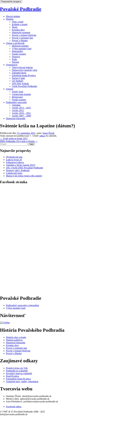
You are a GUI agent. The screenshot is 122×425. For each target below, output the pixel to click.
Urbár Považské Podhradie (24, 86)
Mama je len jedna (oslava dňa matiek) (24, 176)
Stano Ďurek (48, 133)
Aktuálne (16, 105)
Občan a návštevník (15, 43)
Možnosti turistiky (20, 46)
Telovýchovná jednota (22, 67)
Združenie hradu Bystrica (24, 75)
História (9, 19)
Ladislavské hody (14, 173)
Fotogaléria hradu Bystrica (18, 379)
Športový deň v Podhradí (17, 170)
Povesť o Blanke (20, 40)
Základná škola (19, 73)
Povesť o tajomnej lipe (22, 38)
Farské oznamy (19, 54)
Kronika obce (18, 30)
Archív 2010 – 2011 (21, 113)
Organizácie (11, 64)
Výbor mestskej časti (21, 48)
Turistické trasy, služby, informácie (22, 381)
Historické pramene (21, 32)
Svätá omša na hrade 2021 (14, 138)
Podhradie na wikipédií (17, 370)
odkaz (42, 136)
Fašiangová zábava (15, 162)
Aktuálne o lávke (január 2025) (20, 165)
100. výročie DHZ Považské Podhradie (24, 167)
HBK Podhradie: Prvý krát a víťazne (18, 141)
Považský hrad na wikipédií (19, 373)
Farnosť (9, 89)
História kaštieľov (14, 340)
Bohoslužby (17, 51)
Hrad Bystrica (12, 376)
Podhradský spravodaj (16, 102)
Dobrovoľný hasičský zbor (24, 70)
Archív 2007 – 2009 (21, 115)
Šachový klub (18, 78)
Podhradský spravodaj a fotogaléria (22, 305)
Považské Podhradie (20, 9)
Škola (14, 27)
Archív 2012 (18, 110)
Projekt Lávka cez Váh (17, 368)
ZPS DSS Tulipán (20, 83)
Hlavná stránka (13, 16)
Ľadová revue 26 (14, 159)
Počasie (15, 62)
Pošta (14, 59)
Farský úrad (17, 91)
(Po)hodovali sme (14, 157)
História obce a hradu (16, 337)
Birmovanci (17, 97)
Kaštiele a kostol (19, 24)
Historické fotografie (15, 118)
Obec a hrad (17, 21)
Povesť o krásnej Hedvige (24, 35)
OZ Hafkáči (17, 81)
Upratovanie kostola (21, 94)
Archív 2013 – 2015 (21, 107)
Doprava (16, 56)
